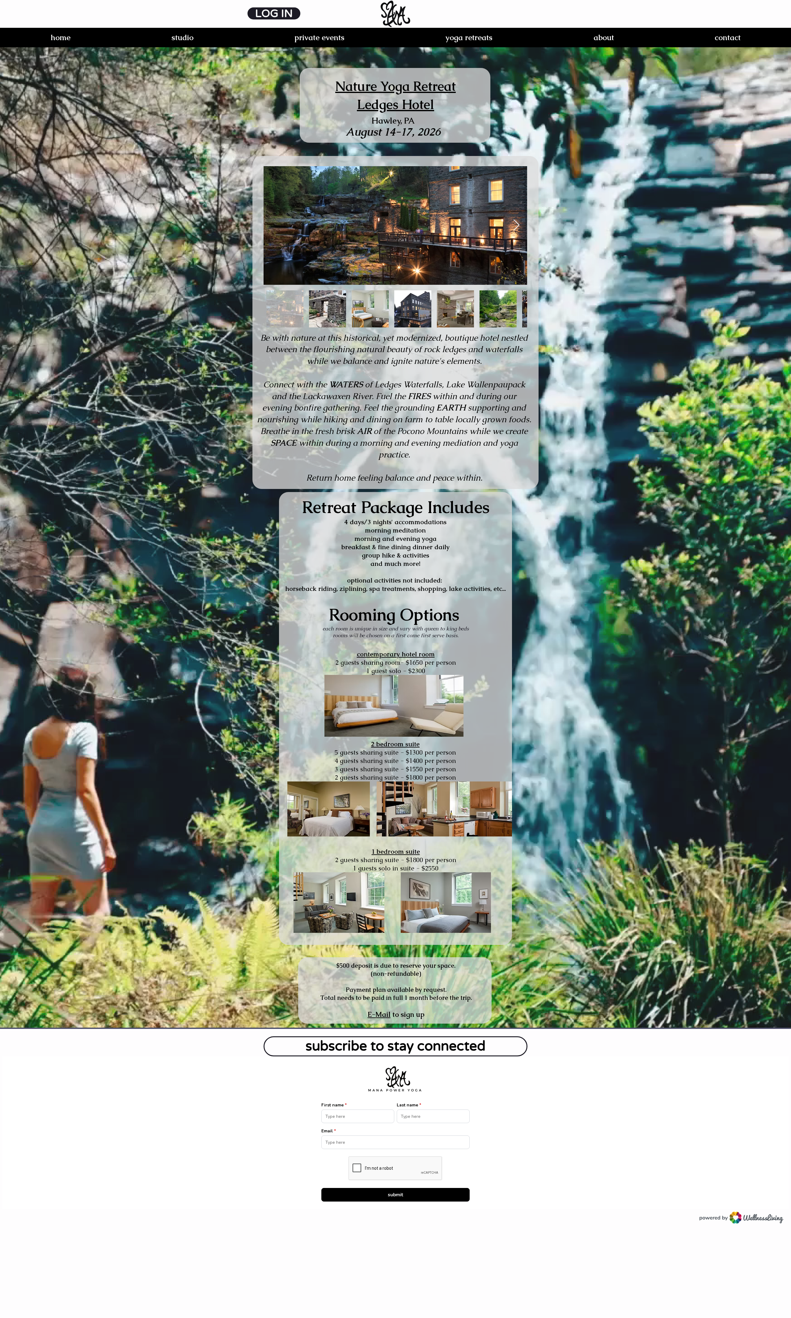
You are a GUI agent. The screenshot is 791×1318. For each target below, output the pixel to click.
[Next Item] (516, 225)
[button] (182, 37)
